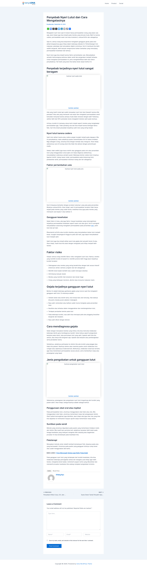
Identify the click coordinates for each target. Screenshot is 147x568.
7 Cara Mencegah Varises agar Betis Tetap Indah (72, 453)
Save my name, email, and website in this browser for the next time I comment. (71, 540)
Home (107, 3)
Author (49, 470)
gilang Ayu (60, 475)
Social (121, 3)
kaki (92, 225)
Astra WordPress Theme (84, 564)
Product (114, 3)
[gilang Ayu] (51, 478)
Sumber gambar (73, 108)
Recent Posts (56, 470)
